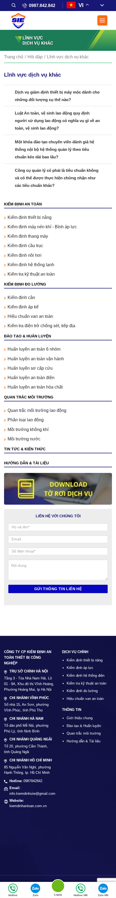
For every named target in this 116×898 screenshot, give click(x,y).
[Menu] (102, 20)
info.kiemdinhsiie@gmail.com (32, 794)
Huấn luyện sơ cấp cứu (30, 368)
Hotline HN (80, 895)
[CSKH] (58, 886)
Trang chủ (13, 57)
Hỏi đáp (35, 57)
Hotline (13, 895)
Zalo (35, 895)
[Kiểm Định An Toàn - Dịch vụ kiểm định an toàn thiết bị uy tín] (20, 21)
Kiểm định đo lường (82, 691)
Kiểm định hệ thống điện (85, 676)
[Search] (14, 5)
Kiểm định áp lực (80, 668)
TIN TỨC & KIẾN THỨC (25, 449)
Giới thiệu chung (80, 718)
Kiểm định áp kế (23, 307)
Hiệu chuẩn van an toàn (30, 316)
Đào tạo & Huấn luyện (84, 726)
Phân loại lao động (26, 420)
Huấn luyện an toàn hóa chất (35, 387)
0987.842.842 (42, 5)
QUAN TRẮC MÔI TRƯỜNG (28, 397)
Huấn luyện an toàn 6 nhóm (34, 349)
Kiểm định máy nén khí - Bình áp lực (42, 226)
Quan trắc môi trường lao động (37, 410)
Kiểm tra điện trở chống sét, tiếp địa (41, 325)
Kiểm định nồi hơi (25, 255)
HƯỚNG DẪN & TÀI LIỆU (26, 463)
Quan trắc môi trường (84, 733)
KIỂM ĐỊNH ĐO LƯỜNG (25, 284)
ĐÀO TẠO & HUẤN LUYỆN (27, 336)
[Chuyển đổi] (99, 5)
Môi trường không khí (28, 429)
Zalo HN (103, 895)
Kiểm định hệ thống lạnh (31, 264)
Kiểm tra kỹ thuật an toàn (31, 274)
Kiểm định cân (21, 297)
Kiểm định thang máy (28, 236)
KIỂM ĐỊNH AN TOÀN (23, 204)
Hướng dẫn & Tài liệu (83, 741)
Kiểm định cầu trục (25, 245)
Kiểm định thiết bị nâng (30, 217)
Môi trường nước (24, 439)
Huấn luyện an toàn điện (31, 377)
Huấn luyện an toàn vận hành (36, 359)
